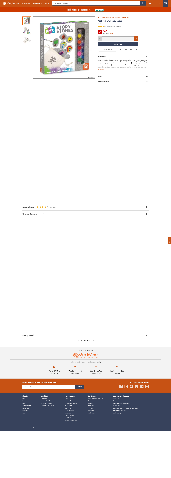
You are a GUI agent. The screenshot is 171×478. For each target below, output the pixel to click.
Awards (100, 76)
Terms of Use (116, 401)
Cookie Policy (117, 413)
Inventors (90, 408)
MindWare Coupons (46, 403)
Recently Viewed (28, 335)
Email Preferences (70, 418)
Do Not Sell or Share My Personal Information (125, 408)
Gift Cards (44, 398)
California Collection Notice (121, 403)
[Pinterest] (131, 386)
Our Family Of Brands (93, 401)
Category (25, 401)
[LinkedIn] (126, 386)
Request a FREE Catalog (47, 405)
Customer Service (69, 401)
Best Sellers (25, 408)
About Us (90, 403)
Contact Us (68, 398)
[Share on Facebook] (121, 50)
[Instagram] (147, 386)
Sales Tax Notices (69, 410)
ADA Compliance (69, 415)
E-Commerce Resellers (119, 410)
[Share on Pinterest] (126, 50)
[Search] (143, 3)
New (23, 403)
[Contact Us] (154, 3)
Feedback (169, 240)
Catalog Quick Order (46, 401)
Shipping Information (71, 403)
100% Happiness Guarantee (95, 398)
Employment (91, 413)
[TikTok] (136, 386)
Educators (25, 410)
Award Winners (26, 405)
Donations (91, 405)
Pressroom (91, 410)
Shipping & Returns (103, 81)
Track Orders (68, 405)
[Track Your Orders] (150, 3)
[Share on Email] (131, 50)
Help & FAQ (68, 408)
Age (23, 398)
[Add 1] (136, 38)
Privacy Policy (117, 398)
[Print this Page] (136, 50)
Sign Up (80, 387)
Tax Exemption (69, 413)
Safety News (116, 405)
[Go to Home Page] (98, 18)
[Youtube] (141, 386)
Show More (101, 69)
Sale (23, 413)
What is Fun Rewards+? (71, 420)
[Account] (160, 3)
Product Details (102, 57)
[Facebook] (121, 386)
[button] (64, 47)
